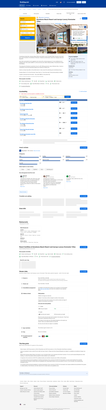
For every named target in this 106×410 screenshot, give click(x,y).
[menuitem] (22, 5)
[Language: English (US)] (60, 2)
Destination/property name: (25, 20)
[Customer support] (64, 2)
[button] (27, 33)
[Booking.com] (24, 2)
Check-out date (23, 27)
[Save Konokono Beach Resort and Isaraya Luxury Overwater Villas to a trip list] (80, 18)
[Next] (86, 35)
